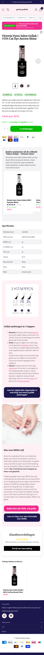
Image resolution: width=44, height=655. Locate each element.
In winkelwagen (26, 128)
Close (22, 622)
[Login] (36, 10)
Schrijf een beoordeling (22, 548)
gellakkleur (25, 345)
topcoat (11, 368)
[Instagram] (4, 615)
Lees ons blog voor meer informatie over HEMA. (22, 517)
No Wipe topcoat (23, 381)
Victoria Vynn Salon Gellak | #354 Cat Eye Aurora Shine (13, 591)
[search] (8, 9)
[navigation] (2, 2)
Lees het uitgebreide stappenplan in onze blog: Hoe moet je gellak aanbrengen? (22, 392)
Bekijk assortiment (3, 10)
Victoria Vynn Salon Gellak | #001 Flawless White (19, 201)
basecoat (35, 332)
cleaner (32, 378)
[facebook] (11, 615)
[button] (40, 32)
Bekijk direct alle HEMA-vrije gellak (21, 508)
